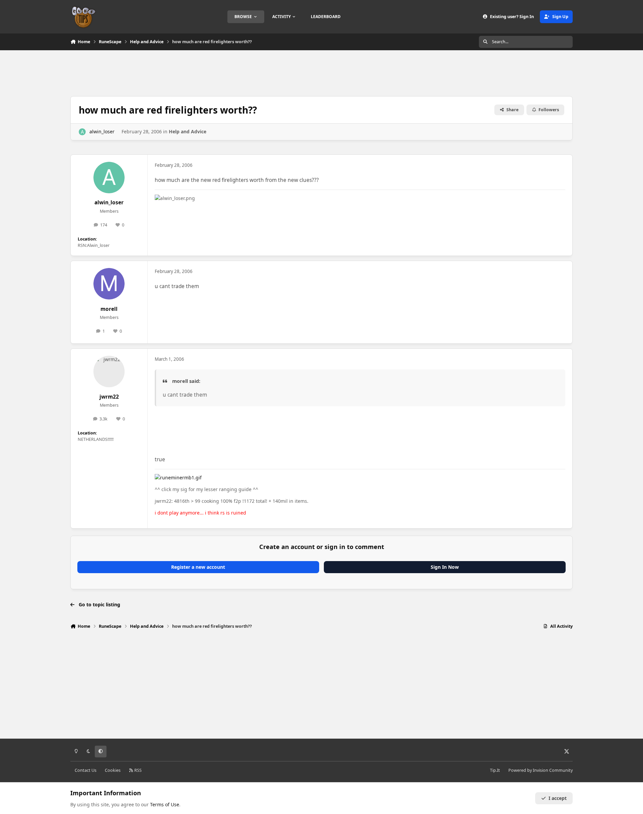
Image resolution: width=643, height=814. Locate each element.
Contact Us (85, 770)
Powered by (540, 770)
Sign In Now (445, 567)
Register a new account (198, 567)
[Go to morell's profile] (109, 283)
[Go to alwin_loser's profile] (82, 131)
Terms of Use (164, 804)
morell (109, 309)
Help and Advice (187, 131)
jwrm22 (109, 396)
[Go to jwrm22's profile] (109, 371)
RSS (137, 770)
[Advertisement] (321, 72)
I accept (558, 798)
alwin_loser (102, 131)
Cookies (113, 770)
